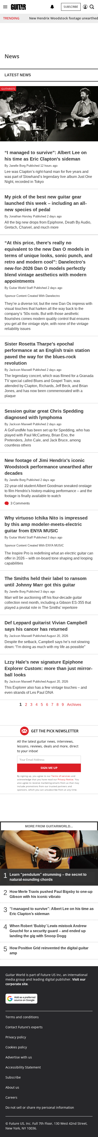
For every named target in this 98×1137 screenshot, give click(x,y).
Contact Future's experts (24, 1027)
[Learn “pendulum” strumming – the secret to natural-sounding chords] (49, 858)
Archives (74, 705)
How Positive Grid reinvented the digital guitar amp (49, 950)
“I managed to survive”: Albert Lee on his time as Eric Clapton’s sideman (52, 911)
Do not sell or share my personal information (39, 1107)
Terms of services (61, 776)
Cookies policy (16, 1047)
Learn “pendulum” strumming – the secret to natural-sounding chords (48, 877)
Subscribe (71, 7)
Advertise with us (18, 1057)
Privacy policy (15, 1037)
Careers (11, 1097)
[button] (5, 7)
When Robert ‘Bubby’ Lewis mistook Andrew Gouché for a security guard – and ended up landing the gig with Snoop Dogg (48, 931)
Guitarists (8, 88)
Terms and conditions (22, 1017)
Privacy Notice (65, 779)
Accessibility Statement (23, 1067)
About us (12, 1087)
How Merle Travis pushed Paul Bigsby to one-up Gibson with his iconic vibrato (51, 894)
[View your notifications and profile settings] (52, 6)
